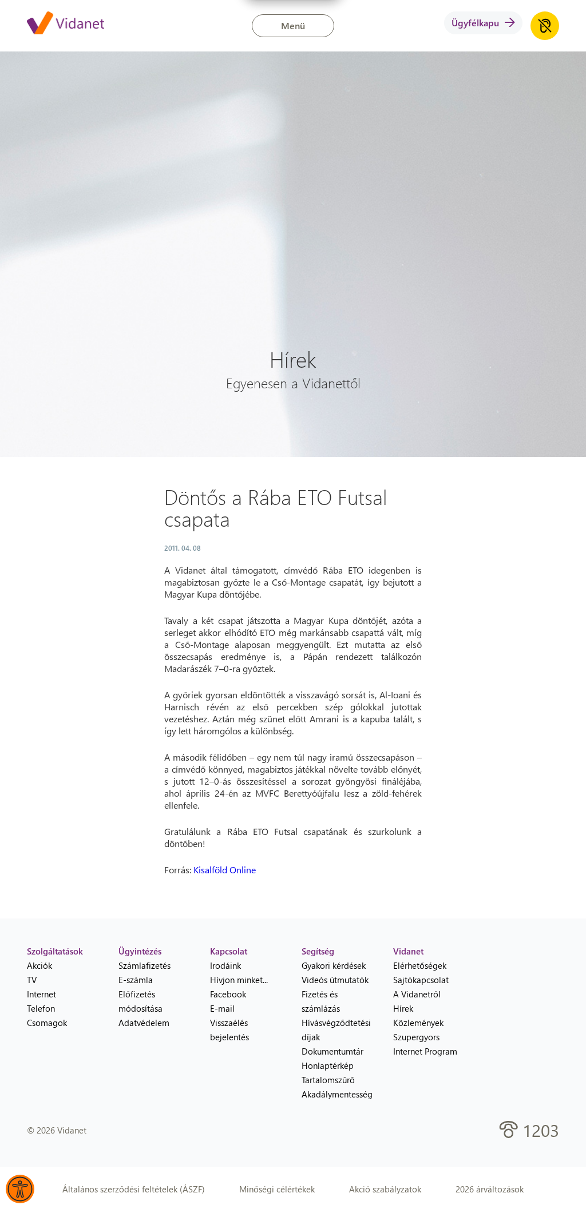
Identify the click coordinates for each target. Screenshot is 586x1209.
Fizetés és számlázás (321, 1001)
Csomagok (47, 1022)
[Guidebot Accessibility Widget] (20, 1189)
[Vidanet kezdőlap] (65, 24)
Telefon (41, 1008)
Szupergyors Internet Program (425, 1044)
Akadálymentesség (337, 1094)
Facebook (228, 994)
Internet (41, 994)
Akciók (39, 965)
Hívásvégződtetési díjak (336, 1030)
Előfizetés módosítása (140, 1001)
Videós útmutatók (335, 979)
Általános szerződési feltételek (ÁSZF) (133, 1189)
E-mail (222, 1008)
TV (32, 979)
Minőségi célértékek (277, 1189)
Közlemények (418, 1022)
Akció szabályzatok (385, 1189)
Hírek (403, 1008)
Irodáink (225, 965)
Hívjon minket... (239, 979)
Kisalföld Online (224, 870)
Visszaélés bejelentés (229, 1030)
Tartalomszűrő (328, 1079)
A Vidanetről (417, 994)
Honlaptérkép (328, 1065)
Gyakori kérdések (334, 965)
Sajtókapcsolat (421, 979)
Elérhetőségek (419, 965)
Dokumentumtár (332, 1051)
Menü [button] (293, 25)
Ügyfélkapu (475, 23)
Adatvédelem (143, 1022)
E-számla (135, 979)
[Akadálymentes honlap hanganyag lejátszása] (544, 25)
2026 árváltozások (490, 1189)
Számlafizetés (144, 965)
